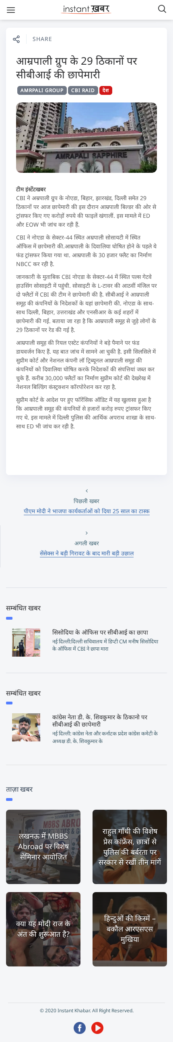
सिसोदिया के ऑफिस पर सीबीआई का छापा (100, 632)
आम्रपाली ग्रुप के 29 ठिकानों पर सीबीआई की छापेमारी (76, 67)
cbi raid (83, 90)
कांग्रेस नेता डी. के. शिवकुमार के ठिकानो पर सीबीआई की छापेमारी (99, 720)
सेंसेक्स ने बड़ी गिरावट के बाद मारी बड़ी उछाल (87, 553)
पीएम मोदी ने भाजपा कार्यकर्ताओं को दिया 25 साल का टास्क (87, 511)
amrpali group (42, 90)
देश (106, 90)
